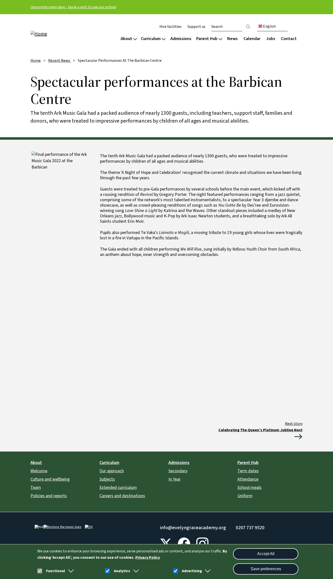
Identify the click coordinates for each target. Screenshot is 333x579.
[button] (70, 571)
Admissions (180, 39)
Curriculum (151, 39)
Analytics (122, 571)
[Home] (61, 33)
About (126, 39)
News (232, 39)
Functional (55, 571)
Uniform (245, 496)
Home (35, 60)
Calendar (252, 39)
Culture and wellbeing (50, 479)
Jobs (270, 39)
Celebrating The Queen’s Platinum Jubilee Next (260, 430)
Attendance (247, 479)
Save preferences (266, 569)
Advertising (192, 571)
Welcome (38, 471)
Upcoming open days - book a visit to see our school (73, 7)
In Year (174, 479)
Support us (196, 26)
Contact (289, 39)
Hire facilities (170, 26)
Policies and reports (48, 496)
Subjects (107, 479)
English (269, 26)
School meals (249, 487)
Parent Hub (206, 39)
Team (35, 487)
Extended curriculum (118, 487)
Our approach (111, 471)
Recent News (59, 60)
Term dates (248, 471)
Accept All (265, 554)
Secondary (177, 471)
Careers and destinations (122, 496)
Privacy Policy (147, 557)
